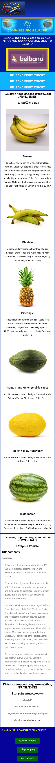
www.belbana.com (32, 720)
